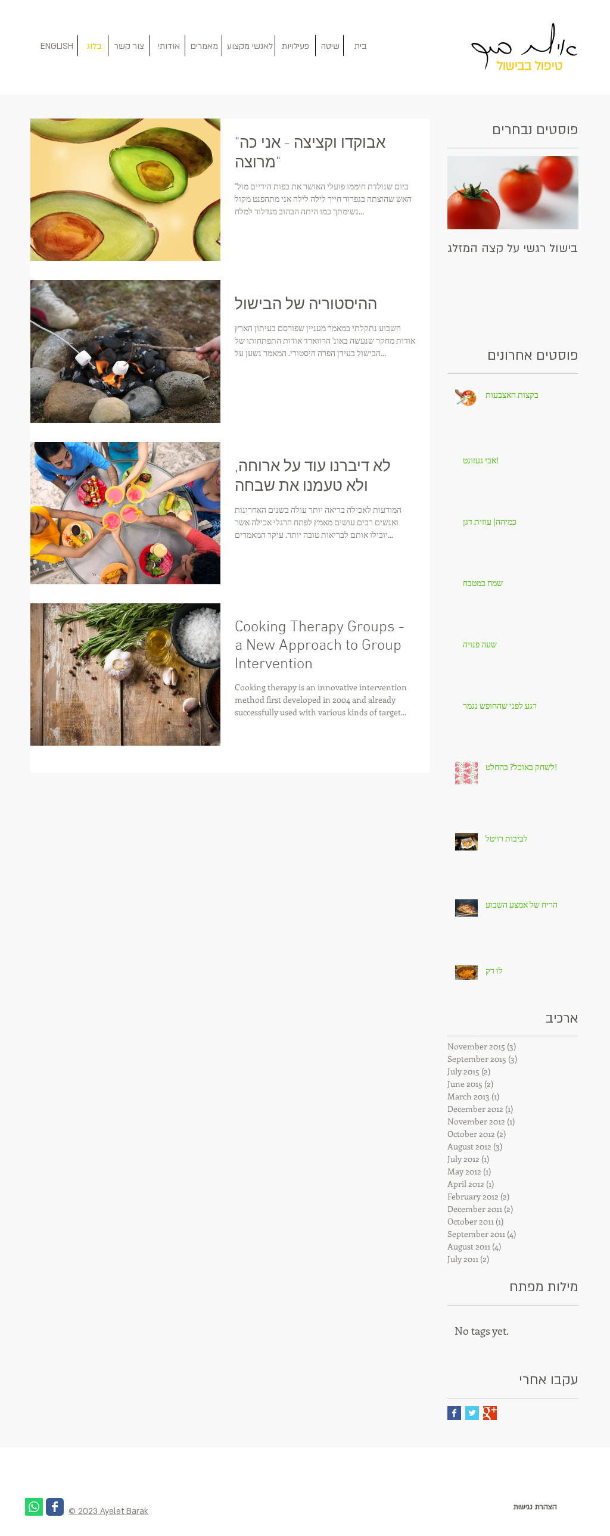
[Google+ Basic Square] (490, 1413)
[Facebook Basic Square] (454, 1413)
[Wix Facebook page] (55, 1507)
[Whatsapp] (34, 1507)
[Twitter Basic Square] (472, 1413)
